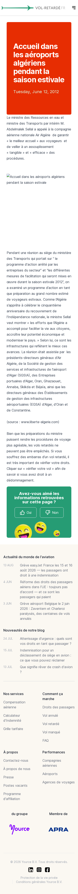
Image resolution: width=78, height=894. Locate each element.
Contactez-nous (15, 760)
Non (55, 512)
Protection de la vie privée (39, 877)
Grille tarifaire (13, 729)
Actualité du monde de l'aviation (28, 557)
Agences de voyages (58, 782)
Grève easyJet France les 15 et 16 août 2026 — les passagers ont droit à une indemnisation (46, 570)
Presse (8, 777)
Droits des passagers (58, 707)
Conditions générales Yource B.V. (39, 882)
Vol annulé (50, 715)
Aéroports (50, 774)
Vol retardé (50, 724)
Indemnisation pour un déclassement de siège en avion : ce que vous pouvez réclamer (45, 655)
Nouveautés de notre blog (24, 630)
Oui (29, 512)
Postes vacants (15, 785)
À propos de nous (16, 769)
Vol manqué (51, 732)
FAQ (45, 740)
